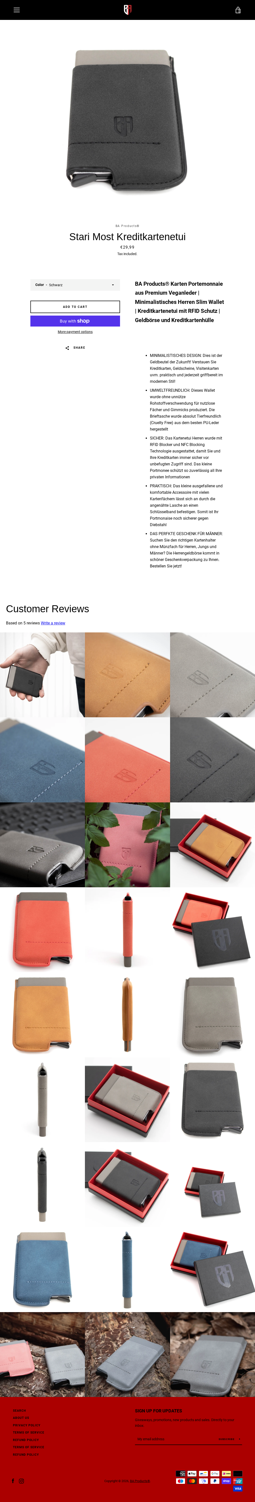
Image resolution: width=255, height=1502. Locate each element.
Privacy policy (26, 1425)
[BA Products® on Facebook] (12, 1480)
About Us (21, 1418)
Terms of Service (28, 1447)
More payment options (75, 332)
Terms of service (28, 1432)
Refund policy (26, 1440)
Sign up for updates (158, 1410)
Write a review (53, 623)
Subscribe (227, 1439)
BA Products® (140, 1481)
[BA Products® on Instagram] (21, 1480)
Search (19, 1410)
